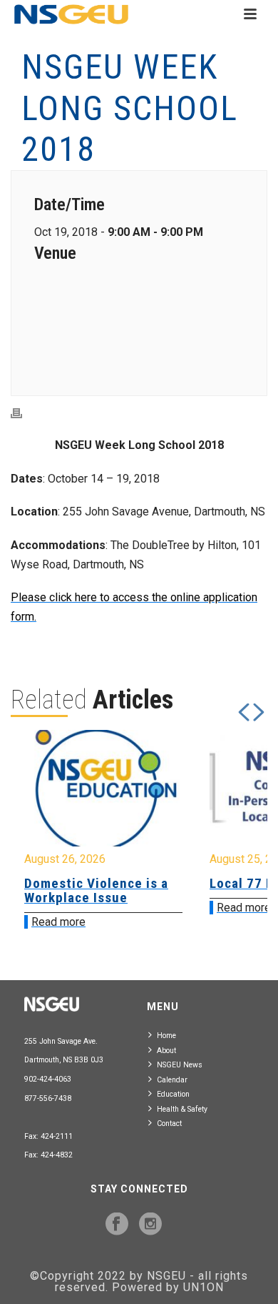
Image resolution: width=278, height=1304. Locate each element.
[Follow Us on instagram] (150, 1224)
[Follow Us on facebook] (116, 1224)
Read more (58, 922)
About (166, 1050)
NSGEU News (179, 1065)
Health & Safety (182, 1109)
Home (166, 1035)
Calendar (172, 1080)
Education (173, 1094)
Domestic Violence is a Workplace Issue (96, 890)
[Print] (23, 413)
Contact (169, 1123)
